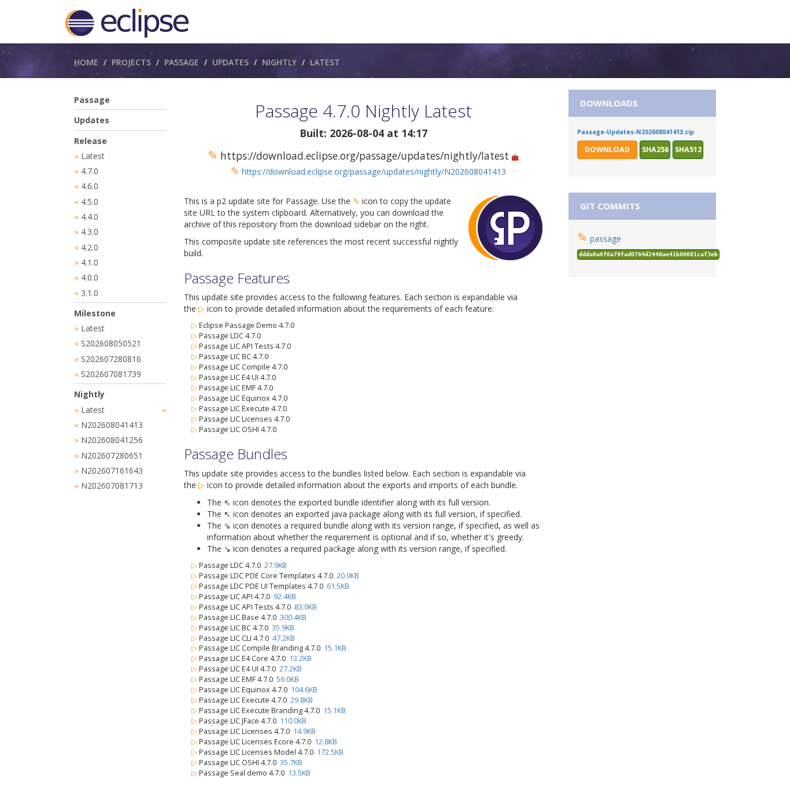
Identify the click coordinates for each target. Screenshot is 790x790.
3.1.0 (89, 292)
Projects (131, 62)
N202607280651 (112, 455)
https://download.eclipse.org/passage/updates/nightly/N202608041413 (374, 171)
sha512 (688, 149)
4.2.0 (89, 247)
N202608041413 (112, 424)
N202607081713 (112, 485)
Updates (230, 62)
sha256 (655, 149)
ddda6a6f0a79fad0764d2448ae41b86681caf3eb (648, 254)
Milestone (95, 313)
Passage (181, 62)
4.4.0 (89, 216)
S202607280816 (111, 358)
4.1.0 (89, 262)
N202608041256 (112, 439)
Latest (325, 62)
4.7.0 (89, 170)
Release (90, 140)
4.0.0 (89, 277)
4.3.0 (89, 231)
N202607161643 (112, 470)
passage (605, 238)
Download (607, 149)
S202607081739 (111, 373)
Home (86, 62)
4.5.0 (89, 201)
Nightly (279, 62)
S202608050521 (111, 343)
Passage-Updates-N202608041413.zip (635, 132)
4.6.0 (89, 185)
